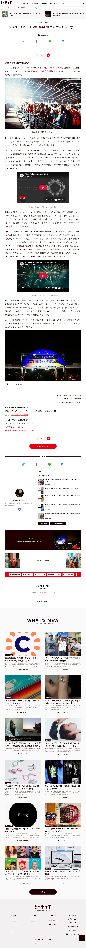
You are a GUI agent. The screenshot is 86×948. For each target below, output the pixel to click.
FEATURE (35, 3)
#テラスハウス (40, 574)
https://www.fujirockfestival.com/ (19, 430)
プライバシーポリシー (72, 926)
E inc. (76, 402)
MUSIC (7, 8)
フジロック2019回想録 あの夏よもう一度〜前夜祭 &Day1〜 (68, 14)
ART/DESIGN (14, 925)
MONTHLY (43, 593)
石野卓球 (48, 71)
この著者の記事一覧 (58, 523)
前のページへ (43, 446)
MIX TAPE (53, 3)
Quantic (27, 71)
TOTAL (53, 593)
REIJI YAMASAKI (74, 395)
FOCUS (25, 3)
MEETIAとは (72, 915)
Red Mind (22, 157)
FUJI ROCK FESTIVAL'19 (51, 31)
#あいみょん (27, 574)
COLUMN (64, 3)
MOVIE (14, 922)
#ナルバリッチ (68, 574)
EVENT (33, 922)
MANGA (44, 3)
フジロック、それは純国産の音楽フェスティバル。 (25, 14)
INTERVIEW (33, 919)
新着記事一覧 (72, 923)
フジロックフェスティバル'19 (37, 31)
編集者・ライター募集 (72, 934)
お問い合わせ (72, 919)
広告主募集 (72, 930)
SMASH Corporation (19, 414)
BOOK (13, 928)
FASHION (14, 931)
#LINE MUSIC (15, 574)
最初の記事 (44, 523)
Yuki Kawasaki (44, 35)
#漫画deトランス (54, 574)
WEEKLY (33, 593)
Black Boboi (38, 71)
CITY (13, 934)
